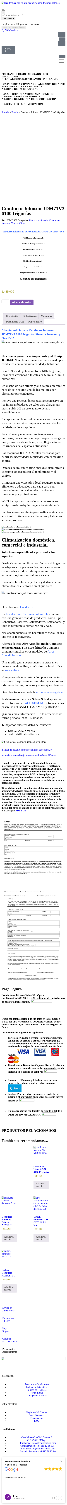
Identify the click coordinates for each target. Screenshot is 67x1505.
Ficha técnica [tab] (30, 316)
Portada (5, 112)
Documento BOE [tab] (15, 321)
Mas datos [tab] (46, 316)
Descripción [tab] (12, 316)
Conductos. (27, 607)
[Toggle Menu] (61, 60)
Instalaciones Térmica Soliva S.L (27, 614)
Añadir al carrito (21, 302)
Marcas (14, 223)
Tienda (15, 112)
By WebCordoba (10, 30)
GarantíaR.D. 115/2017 (9, 1340)
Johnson (6, 223)
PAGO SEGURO (34, 703)
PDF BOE (20, 810)
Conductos (54, 220)
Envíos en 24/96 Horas (8, 1309)
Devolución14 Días (8, 1319)
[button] (61, 1461)
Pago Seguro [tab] (35, 321)
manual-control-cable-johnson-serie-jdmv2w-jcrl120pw (29, 755)
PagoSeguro (5, 1330)
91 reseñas (21, 1464)
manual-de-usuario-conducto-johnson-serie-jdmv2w (27, 749)
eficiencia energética (49, 692)
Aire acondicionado (38, 220)
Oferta (22, 223)
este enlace (12, 670)
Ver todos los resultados (14, 27)
